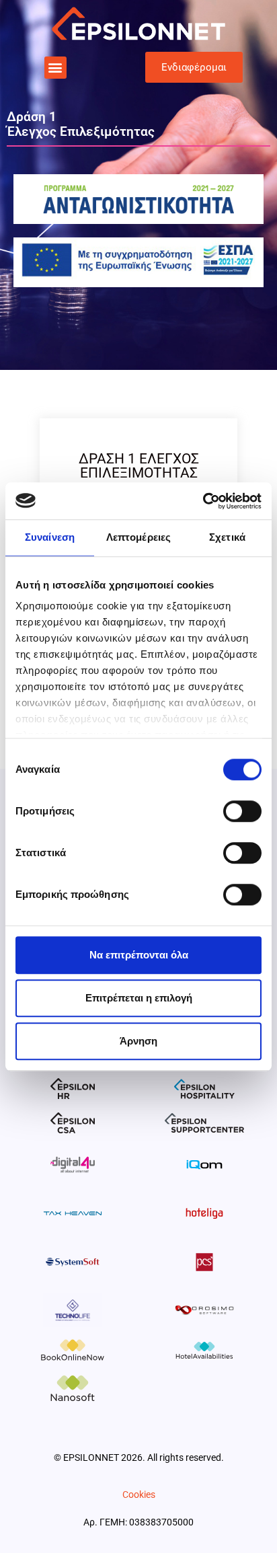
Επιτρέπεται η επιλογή (138, 997)
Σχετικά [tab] (227, 537)
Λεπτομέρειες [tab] (138, 537)
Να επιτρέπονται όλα (138, 954)
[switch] (242, 811)
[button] (55, 67)
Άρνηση (138, 1041)
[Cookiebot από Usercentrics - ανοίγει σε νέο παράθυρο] (203, 501)
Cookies (138, 1494)
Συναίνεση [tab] (50, 537)
